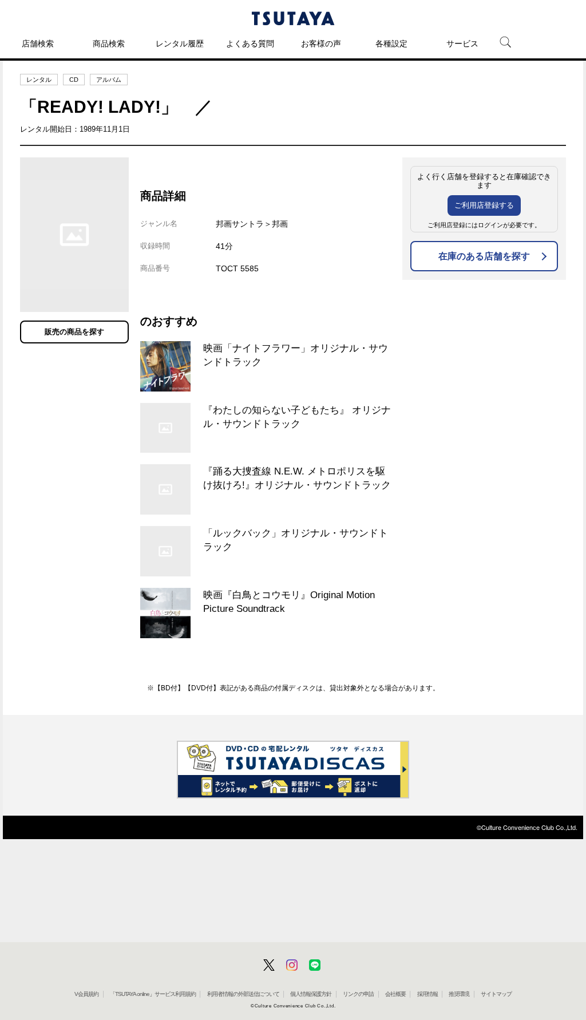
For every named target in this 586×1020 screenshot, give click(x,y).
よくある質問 (250, 43)
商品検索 (109, 43)
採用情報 (427, 994)
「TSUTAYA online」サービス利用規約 (153, 994)
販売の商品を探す (74, 331)
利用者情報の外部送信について (243, 994)
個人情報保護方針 (310, 994)
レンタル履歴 (180, 43)
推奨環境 (459, 994)
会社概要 (395, 994)
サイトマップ (496, 994)
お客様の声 (321, 43)
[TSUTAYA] (293, 18)
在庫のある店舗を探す (484, 256)
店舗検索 (38, 43)
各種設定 (391, 43)
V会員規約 (86, 994)
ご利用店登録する (484, 205)
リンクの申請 (358, 994)
